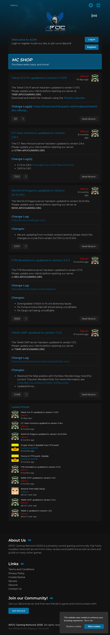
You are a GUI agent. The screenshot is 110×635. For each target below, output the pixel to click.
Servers (12, 581)
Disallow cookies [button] (73, 627)
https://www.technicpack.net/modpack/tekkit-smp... (40, 361)
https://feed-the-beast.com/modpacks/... (33, 289)
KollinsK (25, 492)
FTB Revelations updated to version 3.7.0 (40, 260)
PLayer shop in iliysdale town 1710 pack (40, 445)
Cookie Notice (16, 577)
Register (91, 47)
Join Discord (18, 611)
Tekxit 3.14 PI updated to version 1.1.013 (39, 78)
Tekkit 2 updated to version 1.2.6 (36, 511)
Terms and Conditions (21, 569)
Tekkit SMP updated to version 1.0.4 (38, 500)
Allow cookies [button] (94, 627)
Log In (91, 39)
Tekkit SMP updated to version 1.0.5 (36, 332)
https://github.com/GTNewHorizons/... (53, 165)
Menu (14, 5)
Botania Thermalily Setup (33, 489)
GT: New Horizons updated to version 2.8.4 (38, 135)
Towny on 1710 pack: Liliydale (35, 456)
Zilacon (84, 76)
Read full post (89, 119)
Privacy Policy (16, 573)
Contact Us (15, 588)
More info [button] (88, 620)
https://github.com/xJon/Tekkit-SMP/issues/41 (42, 383)
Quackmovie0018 (29, 448)
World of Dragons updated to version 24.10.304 (38, 192)
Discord (12, 585)
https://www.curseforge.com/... (28, 220)
